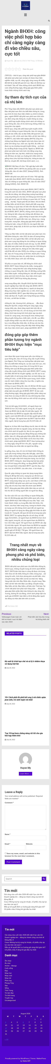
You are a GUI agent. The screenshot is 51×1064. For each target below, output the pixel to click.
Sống (7, 988)
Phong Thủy (9, 983)
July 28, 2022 (10, 668)
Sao (6, 985)
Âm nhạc (8, 961)
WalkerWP (26, 1061)
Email (7, 844)
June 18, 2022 (21, 61)
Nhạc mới (8, 976)
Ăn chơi (7, 963)
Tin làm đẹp (9, 993)
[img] (25, 14)
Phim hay (8, 980)
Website (29, 844)
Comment (9, 803)
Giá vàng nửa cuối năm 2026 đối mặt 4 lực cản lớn (23, 894)
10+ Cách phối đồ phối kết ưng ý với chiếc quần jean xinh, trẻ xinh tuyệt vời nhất (25, 698)
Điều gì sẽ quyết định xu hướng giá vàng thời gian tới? (24, 907)
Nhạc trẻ (8, 978)
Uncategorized (10, 1000)
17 (6, 1028)
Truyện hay (9, 998)
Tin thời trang (10, 995)
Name (7, 834)
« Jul (6, 1039)
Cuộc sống (9, 968)
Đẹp (6, 971)
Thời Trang (31, 61)
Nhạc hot (8, 973)
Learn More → (25, 774)
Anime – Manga (11, 966)
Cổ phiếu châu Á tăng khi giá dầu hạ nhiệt (20, 909)
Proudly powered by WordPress (17, 1058)
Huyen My (9, 61)
